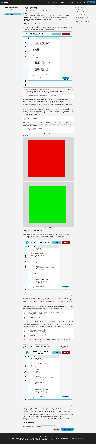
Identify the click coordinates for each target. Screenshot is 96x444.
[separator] (50, 80)
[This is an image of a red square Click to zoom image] (48, 159)
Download (90, 2)
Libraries (62, 2)
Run (57, 34)
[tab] (33, 38)
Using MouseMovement (82, 17)
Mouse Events (9, 14)
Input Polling (8, 9)
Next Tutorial (67, 429)
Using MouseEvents (81, 12)
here (42, 114)
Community (70, 2)
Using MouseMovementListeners (83, 20)
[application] (43, 59)
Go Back (56, 429)
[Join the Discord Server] (84, 2)
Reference (55, 2)
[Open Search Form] (80, 2)
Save (66, 77)
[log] (49, 83)
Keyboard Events (9, 11)
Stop (66, 34)
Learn (48, 2)
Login (76, 2)
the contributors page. (72, 440)
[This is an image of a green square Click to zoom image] (48, 204)
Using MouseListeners (81, 14)
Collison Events (9, 17)
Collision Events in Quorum (48, 425)
